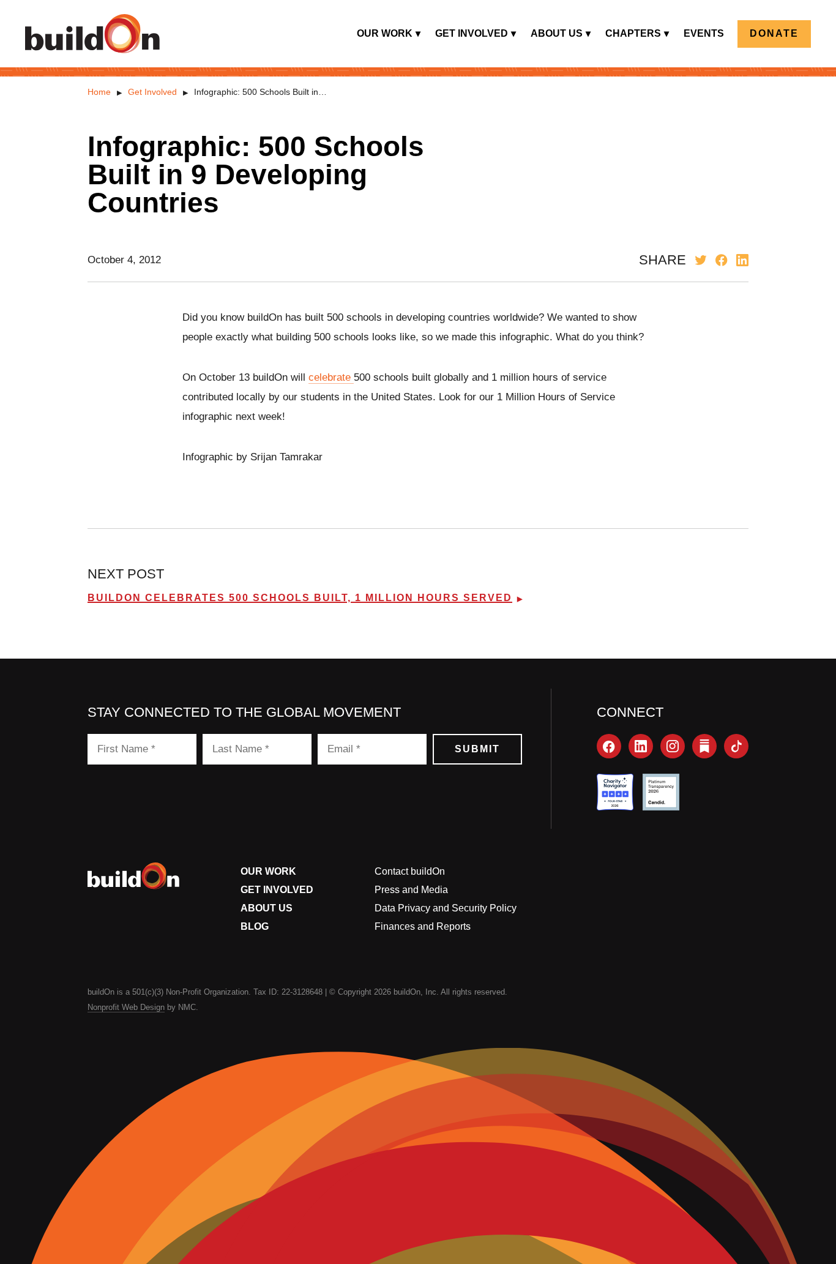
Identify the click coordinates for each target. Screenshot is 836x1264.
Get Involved (152, 92)
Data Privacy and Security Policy (446, 908)
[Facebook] (609, 746)
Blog (255, 926)
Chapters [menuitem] (633, 33)
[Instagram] (672, 746)
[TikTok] (736, 746)
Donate (774, 33)
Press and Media (411, 889)
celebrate (331, 377)
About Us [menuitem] (557, 33)
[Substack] (704, 746)
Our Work (268, 871)
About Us (267, 908)
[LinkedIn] (641, 746)
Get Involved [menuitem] (471, 33)
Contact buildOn (410, 871)
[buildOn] (92, 33)
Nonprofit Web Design (126, 1007)
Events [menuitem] (704, 33)
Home (99, 92)
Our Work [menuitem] (384, 33)
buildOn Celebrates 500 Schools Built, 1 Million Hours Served (300, 598)
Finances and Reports (423, 926)
